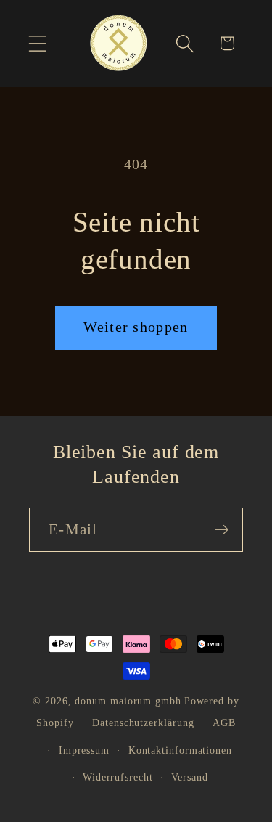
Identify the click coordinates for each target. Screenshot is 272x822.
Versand (189, 777)
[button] (37, 43)
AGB (224, 722)
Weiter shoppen (135, 327)
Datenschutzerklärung (143, 722)
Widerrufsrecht (118, 777)
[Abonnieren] (221, 530)
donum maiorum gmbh (128, 701)
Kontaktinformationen (180, 750)
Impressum (84, 750)
